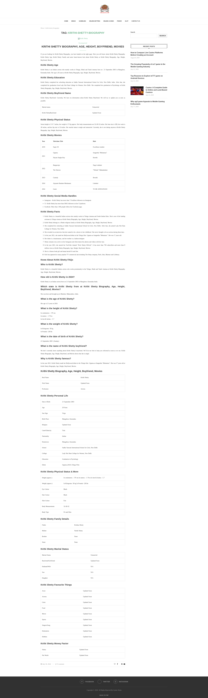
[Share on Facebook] (117, 664)
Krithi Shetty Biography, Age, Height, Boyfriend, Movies (83, 46)
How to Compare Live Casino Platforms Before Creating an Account (147, 54)
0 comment (60, 664)
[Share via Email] (124, 664)
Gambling (82, 21)
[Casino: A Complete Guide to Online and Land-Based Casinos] (137, 90)
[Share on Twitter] (119, 664)
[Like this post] (114, 664)
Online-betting (94, 21)
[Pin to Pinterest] (122, 664)
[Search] (143, 21)
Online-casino (108, 21)
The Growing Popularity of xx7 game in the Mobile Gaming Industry (148, 65)
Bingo (73, 21)
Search (133, 32)
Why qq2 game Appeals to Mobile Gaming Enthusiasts (148, 103)
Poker (119, 21)
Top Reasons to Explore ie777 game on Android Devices (147, 77)
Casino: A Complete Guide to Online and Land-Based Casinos (156, 90)
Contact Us (136, 21)
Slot (126, 21)
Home (66, 21)
